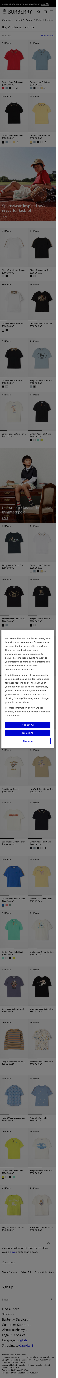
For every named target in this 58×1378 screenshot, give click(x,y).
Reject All (28, 733)
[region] (27, 689)
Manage (28, 741)
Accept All (28, 725)
